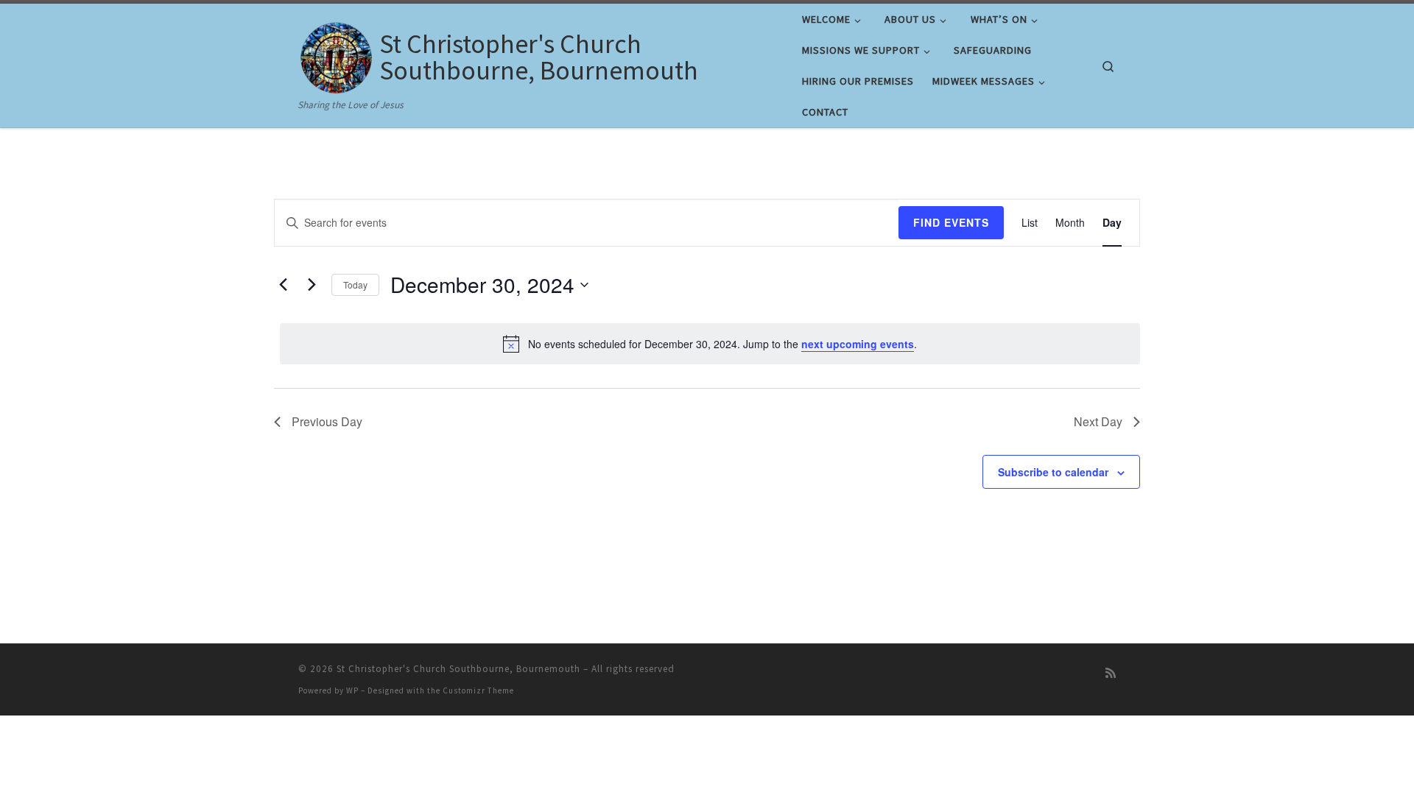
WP (352, 690)
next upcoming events (857, 343)
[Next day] (311, 285)
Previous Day (327, 421)
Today (355, 284)
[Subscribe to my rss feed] (1110, 673)
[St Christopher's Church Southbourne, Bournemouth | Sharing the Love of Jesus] (336, 54)
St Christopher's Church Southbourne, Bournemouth (458, 668)
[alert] (710, 343)
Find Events (951, 222)
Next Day (1098, 421)
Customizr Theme (478, 690)
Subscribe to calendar (1053, 471)
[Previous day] (283, 285)
